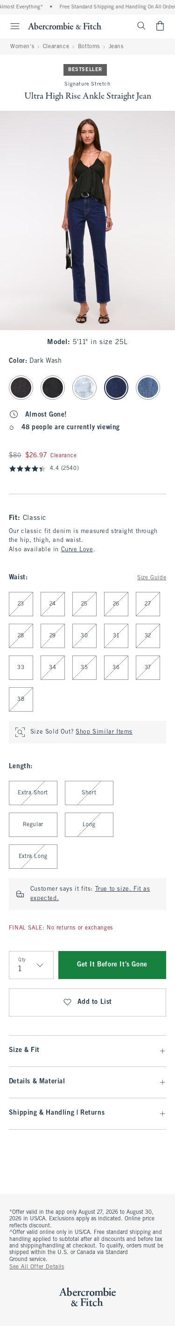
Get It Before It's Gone (112, 965)
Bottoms (89, 47)
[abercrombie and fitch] (64, 25)
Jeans (116, 47)
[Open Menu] (11, 26)
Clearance (56, 47)
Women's (22, 47)
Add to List (94, 1002)
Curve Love (77, 550)
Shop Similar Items (104, 732)
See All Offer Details (36, 1267)
